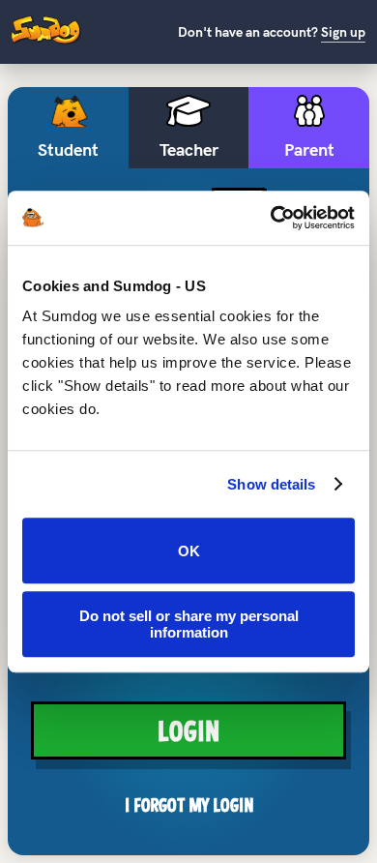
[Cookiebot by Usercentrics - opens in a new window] (271, 217)
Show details (271, 484)
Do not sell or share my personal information (189, 624)
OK (189, 551)
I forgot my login (189, 805)
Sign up (343, 32)
